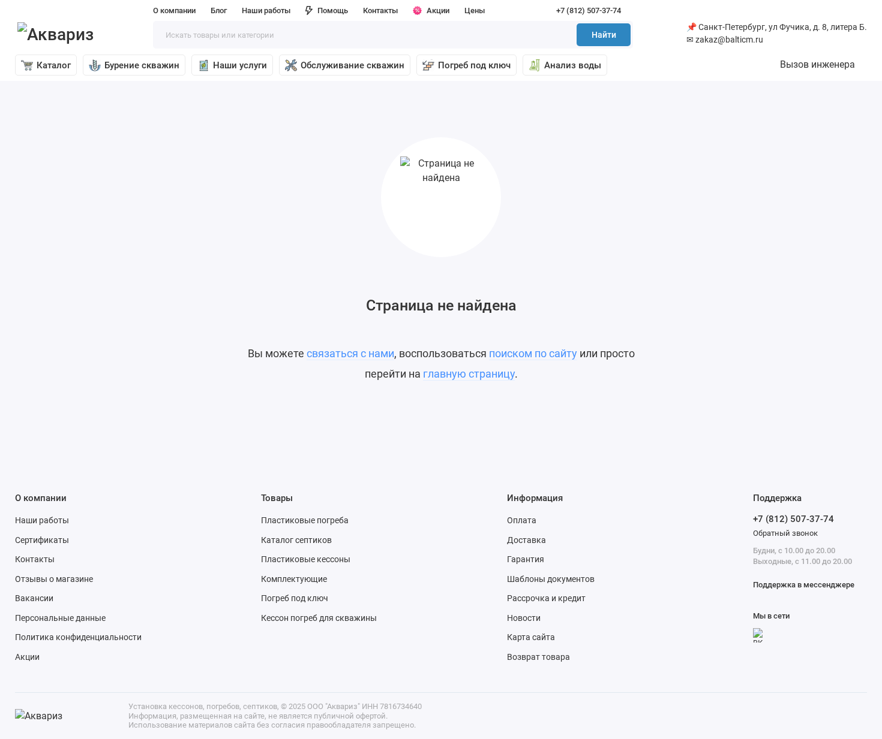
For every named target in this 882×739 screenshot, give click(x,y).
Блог (219, 10)
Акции (438, 10)
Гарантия (525, 559)
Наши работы (266, 10)
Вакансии (34, 598)
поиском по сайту (533, 353)
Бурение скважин (141, 65)
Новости (524, 618)
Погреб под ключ (474, 65)
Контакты (380, 10)
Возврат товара (538, 657)
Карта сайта (531, 637)
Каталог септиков (296, 540)
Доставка (526, 540)
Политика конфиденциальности (78, 637)
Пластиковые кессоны (305, 559)
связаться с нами (350, 353)
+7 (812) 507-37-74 (588, 10)
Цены (474, 10)
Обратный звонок (785, 533)
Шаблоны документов (551, 579)
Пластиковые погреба (305, 520)
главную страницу (469, 373)
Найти (604, 35)
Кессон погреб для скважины (319, 618)
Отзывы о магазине (54, 579)
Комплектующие (294, 579)
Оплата (521, 520)
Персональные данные (60, 618)
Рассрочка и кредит (546, 598)
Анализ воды (572, 65)
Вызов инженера (817, 64)
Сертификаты (42, 540)
